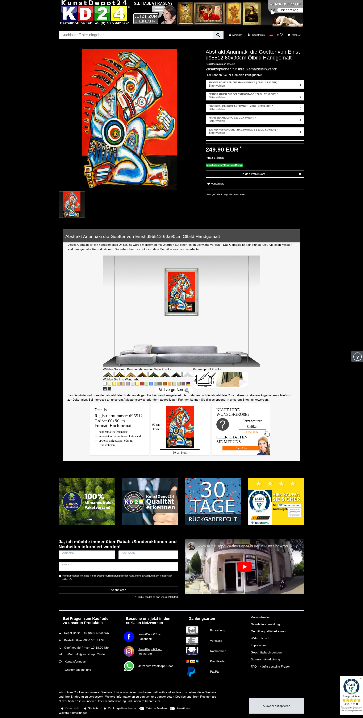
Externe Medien (156, 708)
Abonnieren (118, 589)
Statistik (93, 708)
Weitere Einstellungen (73, 712)
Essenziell (72, 708)
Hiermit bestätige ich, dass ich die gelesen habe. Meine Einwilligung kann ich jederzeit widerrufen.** (117, 577)
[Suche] (218, 35)
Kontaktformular (75, 661)
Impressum (258, 645)
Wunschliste (217, 183)
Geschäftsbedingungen (266, 652)
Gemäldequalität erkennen (268, 631)
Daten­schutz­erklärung (111, 701)
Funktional (183, 708)
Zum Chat (241, 448)
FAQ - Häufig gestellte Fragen (271, 666)
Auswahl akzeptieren (276, 705)
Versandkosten (261, 617)
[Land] (271, 35)
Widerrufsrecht (260, 638)
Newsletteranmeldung (265, 624)
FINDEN (252, 432)
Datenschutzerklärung (265, 659)
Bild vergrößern (171, 390)
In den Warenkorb (254, 174)
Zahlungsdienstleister (122, 708)
